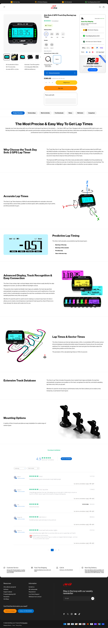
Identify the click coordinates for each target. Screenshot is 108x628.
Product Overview (18, 113)
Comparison (91, 113)
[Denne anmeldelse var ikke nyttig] (92, 498)
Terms (13, 625)
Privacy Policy (19, 625)
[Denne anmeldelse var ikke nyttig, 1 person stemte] (92, 484)
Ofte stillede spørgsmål (10, 587)
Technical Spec (32, 113)
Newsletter (6, 596)
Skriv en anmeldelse (66, 458)
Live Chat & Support (34, 594)
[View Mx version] (57, 34)
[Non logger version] (52, 44)
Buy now (60, 88)
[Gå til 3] (22, 57)
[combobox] (20, 468)
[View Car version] (46, 34)
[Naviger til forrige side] (48, 550)
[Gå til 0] (7, 57)
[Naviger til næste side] (59, 550)
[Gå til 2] (14, 57)
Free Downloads (59, 113)
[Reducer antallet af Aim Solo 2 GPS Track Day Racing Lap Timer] (45, 82)
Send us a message (10, 611)
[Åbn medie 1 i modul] (23, 33)
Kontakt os (31, 587)
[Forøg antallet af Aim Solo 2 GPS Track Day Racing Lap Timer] (52, 82)
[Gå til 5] (38, 57)
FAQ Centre (80, 113)
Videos (70, 113)
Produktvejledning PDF (10, 594)
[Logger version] (46, 44)
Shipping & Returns (7, 625)
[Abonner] (92, 598)
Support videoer (8, 591)
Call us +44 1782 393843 (26, 611)
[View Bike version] (52, 34)
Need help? (101, 52)
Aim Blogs (6, 599)
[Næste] (38, 36)
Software (6, 589)
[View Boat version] (63, 34)
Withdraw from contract (35, 596)
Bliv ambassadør (33, 589)
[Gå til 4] (30, 57)
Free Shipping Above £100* (93, 2)
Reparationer (32, 591)
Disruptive (24, 623)
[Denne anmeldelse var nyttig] (90, 484)
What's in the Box (45, 113)
